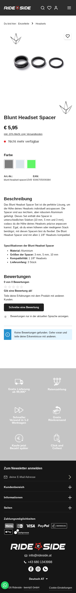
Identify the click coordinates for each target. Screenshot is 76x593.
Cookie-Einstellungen (60, 587)
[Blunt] (65, 108)
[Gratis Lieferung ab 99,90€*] (19, 385)
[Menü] (69, 8)
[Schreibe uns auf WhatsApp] (5, 585)
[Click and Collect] (57, 441)
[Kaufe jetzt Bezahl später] (19, 441)
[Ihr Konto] (56, 8)
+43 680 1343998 (40, 562)
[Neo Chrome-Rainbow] (31, 164)
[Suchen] (43, 8)
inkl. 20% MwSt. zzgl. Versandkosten (23, 134)
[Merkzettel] (49, 8)
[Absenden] (69, 477)
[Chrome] (20, 164)
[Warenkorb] (62, 8)
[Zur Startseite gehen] (17, 7)
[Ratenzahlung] (57, 385)
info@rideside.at (40, 555)
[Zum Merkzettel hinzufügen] (67, 36)
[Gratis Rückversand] (57, 413)
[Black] (9, 164)
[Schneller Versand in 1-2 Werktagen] (19, 414)
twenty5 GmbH (31, 587)
